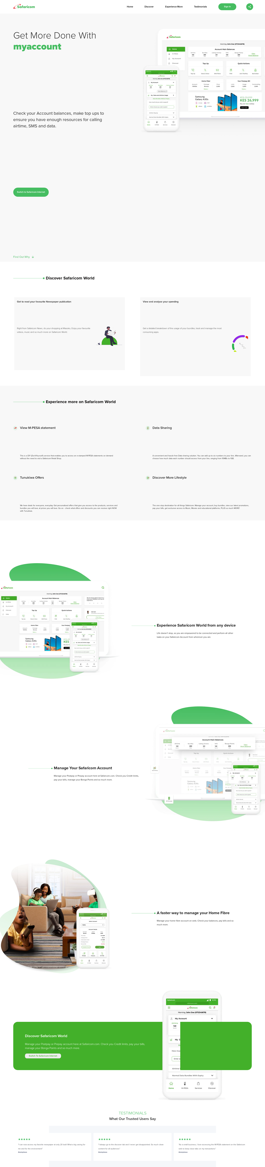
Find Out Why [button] (21, 257)
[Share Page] (249, 6)
